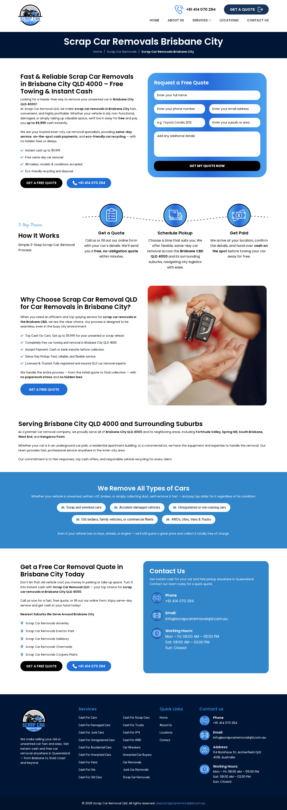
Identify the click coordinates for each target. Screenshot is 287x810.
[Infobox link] (206, 598)
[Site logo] (30, 15)
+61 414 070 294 (201, 9)
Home (97, 52)
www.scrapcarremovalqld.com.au (180, 803)
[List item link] (78, 623)
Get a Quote (242, 9)
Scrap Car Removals (122, 52)
